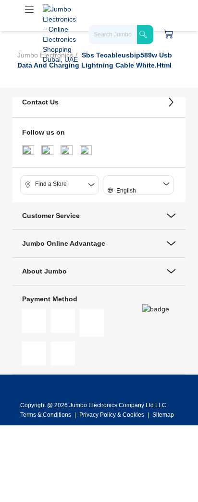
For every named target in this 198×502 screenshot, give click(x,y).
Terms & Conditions (46, 414)
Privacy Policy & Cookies (111, 414)
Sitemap (163, 414)
